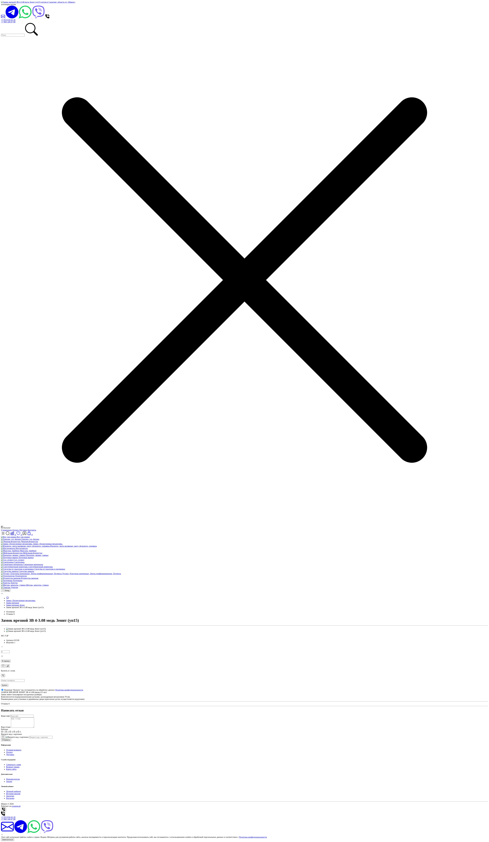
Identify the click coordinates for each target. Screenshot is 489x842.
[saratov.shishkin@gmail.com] (3, 18)
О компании (6, 530)
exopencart (16, 806)
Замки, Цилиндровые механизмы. (21, 600)
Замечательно (7, 840)
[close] (2, 593)
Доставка (23, 530)
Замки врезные (12, 603)
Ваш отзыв (5, 727)
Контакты (32, 530)
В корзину (6, 661)
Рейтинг (4, 729)
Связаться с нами (13, 765)
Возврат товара (12, 767)
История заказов (13, 794)
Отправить (6, 740)
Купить (4, 685)
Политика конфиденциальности (69, 690)
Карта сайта (11, 769)
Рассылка (10, 798)
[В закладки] (3, 666)
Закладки (10, 796)
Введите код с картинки (11, 734)
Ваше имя (5, 716)
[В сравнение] (8, 666)
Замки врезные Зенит (15, 605)
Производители (13, 779)
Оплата (15, 530)
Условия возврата (13, 750)
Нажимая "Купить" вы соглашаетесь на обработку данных (43, 690)
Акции (9, 781)
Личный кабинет (13, 791)
